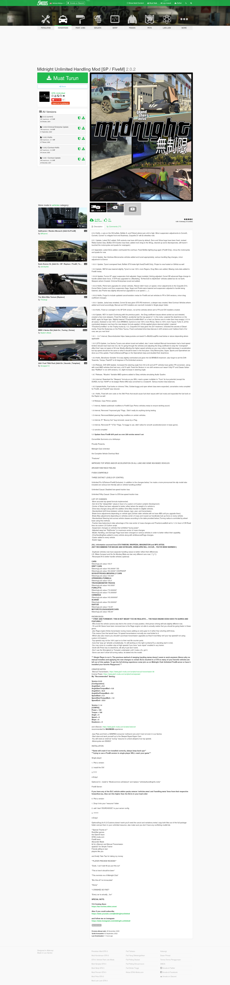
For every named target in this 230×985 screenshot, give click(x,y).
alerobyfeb (45, 266)
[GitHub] (61, 95)
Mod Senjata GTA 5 (99, 964)
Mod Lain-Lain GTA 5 (100, 980)
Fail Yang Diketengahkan (135, 955)
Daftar (179, 3)
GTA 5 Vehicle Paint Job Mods (103, 959)
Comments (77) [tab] (114, 226)
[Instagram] (52, 95)
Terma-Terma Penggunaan (170, 959)
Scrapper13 (45, 366)
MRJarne (44, 233)
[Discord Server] (63, 95)
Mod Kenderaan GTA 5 (100, 955)
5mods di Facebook (170, 972)
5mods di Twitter (168, 968)
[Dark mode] (186, 3)
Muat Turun (65, 77)
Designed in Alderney (45, 950)
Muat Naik (153, 3)
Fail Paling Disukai (133, 959)
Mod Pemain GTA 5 (99, 972)
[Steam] (58, 95)
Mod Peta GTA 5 (98, 976)
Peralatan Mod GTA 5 (100, 951)
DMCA (162, 964)
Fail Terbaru (130, 951)
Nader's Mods (46, 333)
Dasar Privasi (165, 955)
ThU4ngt (44, 299)
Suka (109, 221)
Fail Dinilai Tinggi (132, 968)
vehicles (56, 205)
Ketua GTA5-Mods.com (135, 972)
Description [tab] (98, 226)
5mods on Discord (169, 976)
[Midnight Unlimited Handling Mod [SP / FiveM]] (141, 137)
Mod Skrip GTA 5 (98, 968)
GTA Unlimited (58, 93)
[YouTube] (55, 95)
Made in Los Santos (44, 953)
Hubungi (163, 951)
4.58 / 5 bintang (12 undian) (184, 221)
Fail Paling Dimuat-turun (135, 964)
